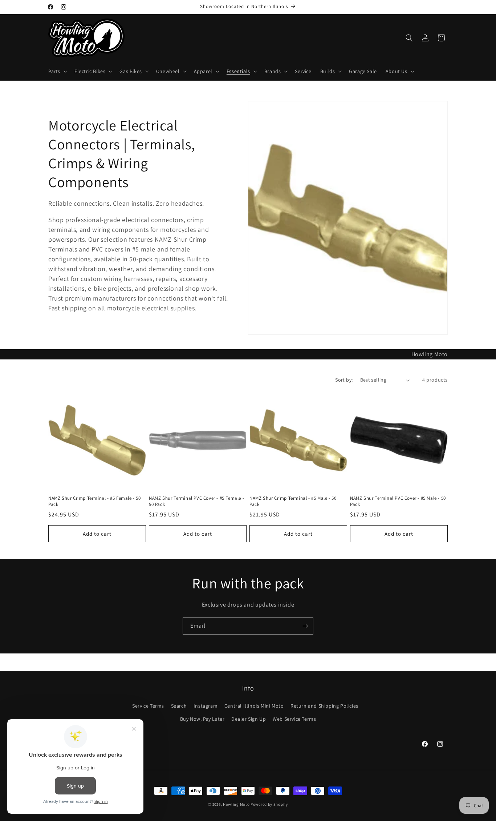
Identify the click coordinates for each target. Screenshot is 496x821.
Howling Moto (236, 804)
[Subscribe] (305, 626)
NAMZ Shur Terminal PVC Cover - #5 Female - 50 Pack (196, 501)
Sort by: (344, 380)
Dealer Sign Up (248, 719)
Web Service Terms (294, 719)
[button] (57, 71)
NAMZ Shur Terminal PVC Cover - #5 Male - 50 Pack (398, 501)
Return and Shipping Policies (324, 706)
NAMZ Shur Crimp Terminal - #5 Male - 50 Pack (292, 501)
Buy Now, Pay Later (202, 719)
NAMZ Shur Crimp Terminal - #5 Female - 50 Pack (94, 501)
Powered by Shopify (269, 804)
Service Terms (148, 706)
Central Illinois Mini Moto (254, 706)
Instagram (205, 706)
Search (179, 706)
